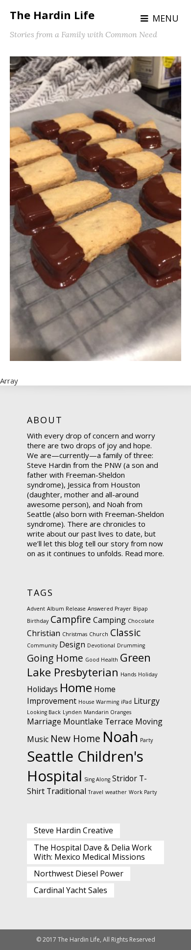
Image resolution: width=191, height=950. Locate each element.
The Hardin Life (52, 14)
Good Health (101, 659)
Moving (149, 721)
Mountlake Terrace (98, 721)
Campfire (70, 619)
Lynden (72, 712)
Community (42, 645)
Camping (109, 620)
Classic (125, 632)
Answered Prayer (109, 608)
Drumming (131, 645)
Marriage (44, 721)
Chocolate (141, 620)
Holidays (42, 689)
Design (72, 644)
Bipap (140, 608)
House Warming (98, 701)
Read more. (144, 553)
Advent (36, 608)
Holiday (147, 674)
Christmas (74, 634)
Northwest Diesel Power (78, 873)
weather (116, 792)
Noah (120, 736)
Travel (95, 792)
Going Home (55, 658)
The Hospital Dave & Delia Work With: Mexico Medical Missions (93, 852)
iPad (126, 701)
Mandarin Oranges (107, 712)
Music (37, 739)
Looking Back (44, 712)
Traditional (66, 791)
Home (76, 687)
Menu (165, 18)
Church (98, 634)
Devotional (101, 645)
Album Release (66, 608)
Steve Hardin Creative (73, 830)
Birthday (37, 620)
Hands (128, 674)
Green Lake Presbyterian (89, 664)
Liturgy (147, 700)
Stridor (124, 778)
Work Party (143, 792)
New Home (75, 738)
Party (146, 740)
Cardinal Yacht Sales (70, 890)
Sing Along (97, 779)
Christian (43, 633)
